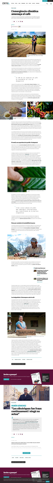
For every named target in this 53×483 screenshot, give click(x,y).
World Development (33, 351)
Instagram (23, 359)
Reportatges (13, 7)
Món (27, 3)
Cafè (12, 359)
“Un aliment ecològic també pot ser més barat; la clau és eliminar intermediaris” (42, 272)
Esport (30, 3)
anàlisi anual (26, 303)
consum (13, 457)
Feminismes (23, 3)
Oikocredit (27, 154)
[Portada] (5, 3)
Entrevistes (13, 402)
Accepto (47, 481)
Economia (37, 3)
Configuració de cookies (41, 481)
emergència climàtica (18, 359)
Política (12, 3)
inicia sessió (19, 379)
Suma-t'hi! (6, 379)
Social (16, 3)
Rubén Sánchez (22, 457)
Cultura (33, 3)
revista (28, 351)
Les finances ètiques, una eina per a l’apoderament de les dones (42, 279)
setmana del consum (29, 359)
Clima (19, 3)
